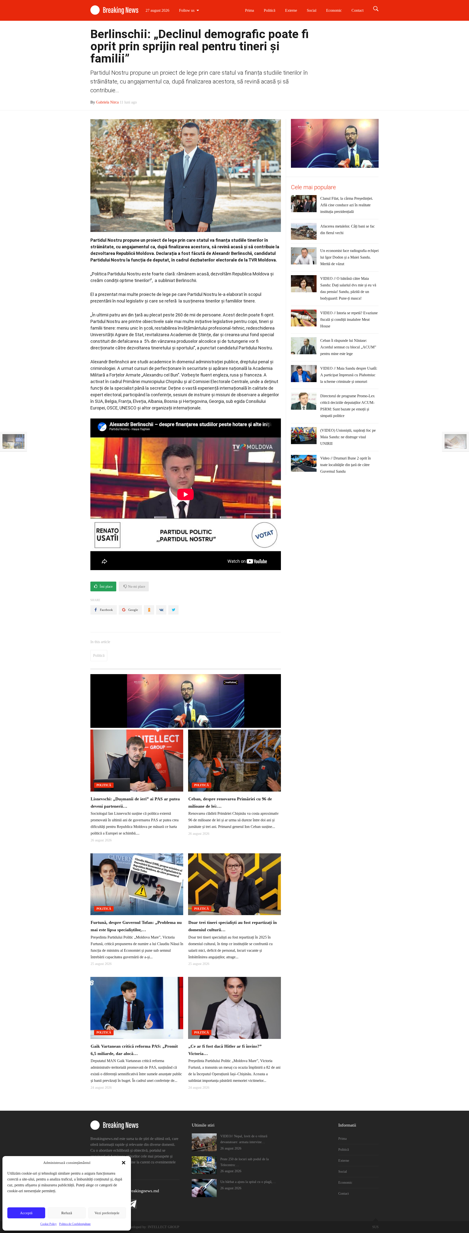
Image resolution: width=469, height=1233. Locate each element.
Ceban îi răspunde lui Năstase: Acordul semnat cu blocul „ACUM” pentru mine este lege (348, 347)
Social (311, 10)
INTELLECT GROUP (163, 1227)
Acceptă (26, 1213)
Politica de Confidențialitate (75, 1224)
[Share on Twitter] (173, 610)
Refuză (66, 1213)
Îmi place (106, 586)
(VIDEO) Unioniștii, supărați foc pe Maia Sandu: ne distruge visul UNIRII (348, 437)
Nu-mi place (136, 586)
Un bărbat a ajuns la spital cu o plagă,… (248, 1182)
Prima (249, 10)
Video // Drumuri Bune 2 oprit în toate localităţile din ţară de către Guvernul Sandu (345, 464)
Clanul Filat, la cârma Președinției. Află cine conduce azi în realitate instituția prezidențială (346, 205)
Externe (291, 10)
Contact (357, 10)
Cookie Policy (48, 1224)
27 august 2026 (157, 10)
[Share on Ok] (149, 610)
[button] (123, 1162)
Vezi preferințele (107, 1213)
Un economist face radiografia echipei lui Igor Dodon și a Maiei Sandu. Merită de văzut (349, 257)
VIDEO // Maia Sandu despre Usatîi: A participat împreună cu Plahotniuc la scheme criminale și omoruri (348, 375)
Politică (269, 10)
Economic (334, 10)
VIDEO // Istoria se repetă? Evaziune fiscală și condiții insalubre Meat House (349, 319)
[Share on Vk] (161, 610)
